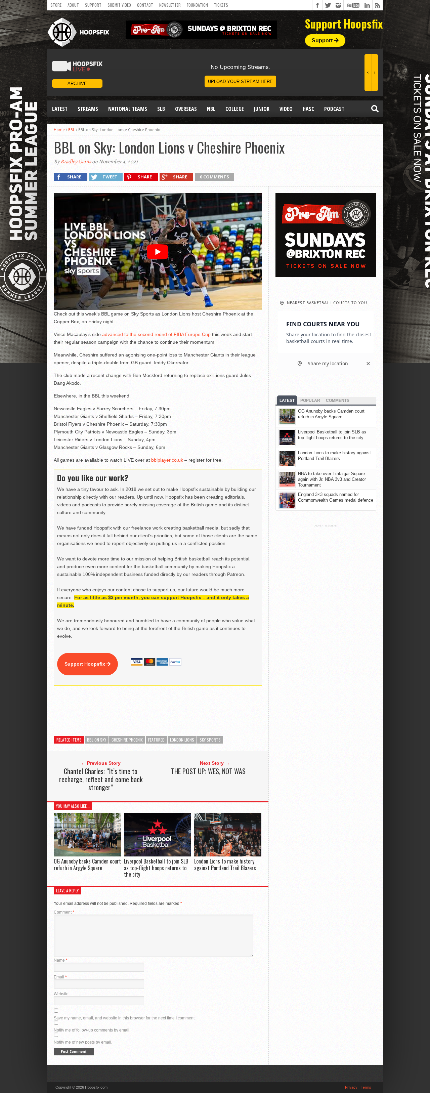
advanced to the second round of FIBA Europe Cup (156, 334)
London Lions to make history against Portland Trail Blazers (225, 864)
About (73, 5)
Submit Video (119, 5)
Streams (88, 109)
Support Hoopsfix (85, 664)
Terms (366, 1087)
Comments (337, 400)
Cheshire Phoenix (127, 740)
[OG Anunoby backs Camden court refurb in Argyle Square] (87, 855)
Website (61, 994)
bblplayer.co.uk (167, 460)
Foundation (197, 5)
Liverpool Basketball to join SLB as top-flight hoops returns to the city (156, 867)
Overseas (186, 109)
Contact (145, 5)
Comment (64, 912)
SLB (161, 109)
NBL (211, 109)
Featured (156, 740)
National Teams (127, 109)
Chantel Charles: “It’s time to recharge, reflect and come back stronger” (100, 779)
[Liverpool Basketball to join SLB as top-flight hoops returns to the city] (157, 855)
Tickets (221, 5)
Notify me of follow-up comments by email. (92, 1030)
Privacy (351, 1087)
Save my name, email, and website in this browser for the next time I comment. (125, 1018)
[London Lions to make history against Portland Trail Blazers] (227, 855)
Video (286, 109)
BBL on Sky (96, 740)
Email (60, 977)
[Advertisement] (176, 711)
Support (93, 5)
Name (61, 960)
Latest (60, 109)
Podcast (334, 109)
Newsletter (170, 5)
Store (55, 5)
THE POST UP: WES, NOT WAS (208, 771)
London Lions (182, 740)
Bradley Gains (75, 161)
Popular (310, 400)
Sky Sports (210, 740)
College (234, 109)
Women (61, 125)
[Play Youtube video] (158, 251)
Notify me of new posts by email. (83, 1042)
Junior (261, 109)
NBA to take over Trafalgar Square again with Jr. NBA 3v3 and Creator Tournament (332, 479)
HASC (308, 109)
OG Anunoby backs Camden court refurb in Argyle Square (87, 864)
